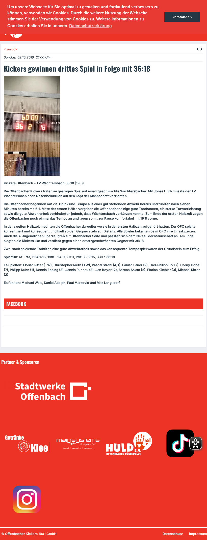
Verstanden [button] (182, 17)
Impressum (198, 534)
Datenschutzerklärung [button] (90, 26)
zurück (11, 49)
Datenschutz (173, 534)
